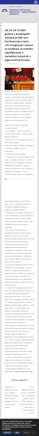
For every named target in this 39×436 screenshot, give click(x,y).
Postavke (26, 432)
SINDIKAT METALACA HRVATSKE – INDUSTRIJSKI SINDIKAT (22, 11)
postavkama (6, 429)
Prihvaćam (7, 432)
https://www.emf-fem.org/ (24, 372)
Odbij (17, 432)
